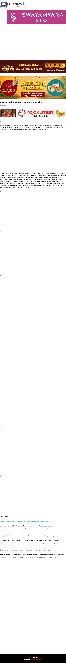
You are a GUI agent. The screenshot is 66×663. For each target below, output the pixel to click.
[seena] (2, 120)
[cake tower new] (5, 426)
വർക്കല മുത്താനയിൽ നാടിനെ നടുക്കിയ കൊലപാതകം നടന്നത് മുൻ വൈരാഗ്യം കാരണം (27, 526)
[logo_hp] (33, 476)
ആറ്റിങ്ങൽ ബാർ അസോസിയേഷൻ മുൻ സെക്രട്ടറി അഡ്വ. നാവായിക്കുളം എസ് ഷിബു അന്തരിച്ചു (29, 540)
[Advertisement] (33, 37)
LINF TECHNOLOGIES (36, 659)
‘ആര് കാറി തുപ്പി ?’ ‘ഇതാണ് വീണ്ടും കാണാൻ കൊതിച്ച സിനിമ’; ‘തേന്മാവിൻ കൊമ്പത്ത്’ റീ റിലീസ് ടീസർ (32, 555)
